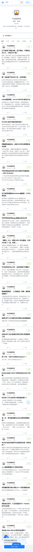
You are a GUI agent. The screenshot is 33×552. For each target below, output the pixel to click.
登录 (27, 2)
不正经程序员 (11, 46)
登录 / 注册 (14, 546)
